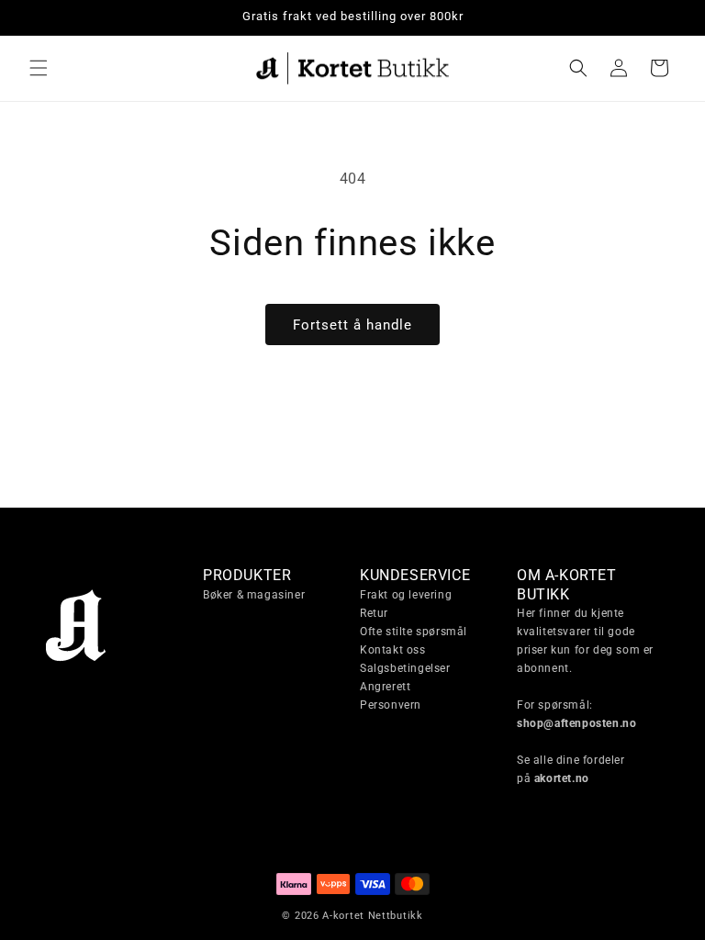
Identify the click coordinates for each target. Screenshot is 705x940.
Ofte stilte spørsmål (413, 631)
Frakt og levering (406, 594)
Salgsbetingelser (405, 668)
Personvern (390, 705)
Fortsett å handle (352, 325)
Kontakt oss (393, 649)
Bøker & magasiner (254, 594)
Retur (374, 613)
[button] (38, 68)
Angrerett (385, 686)
